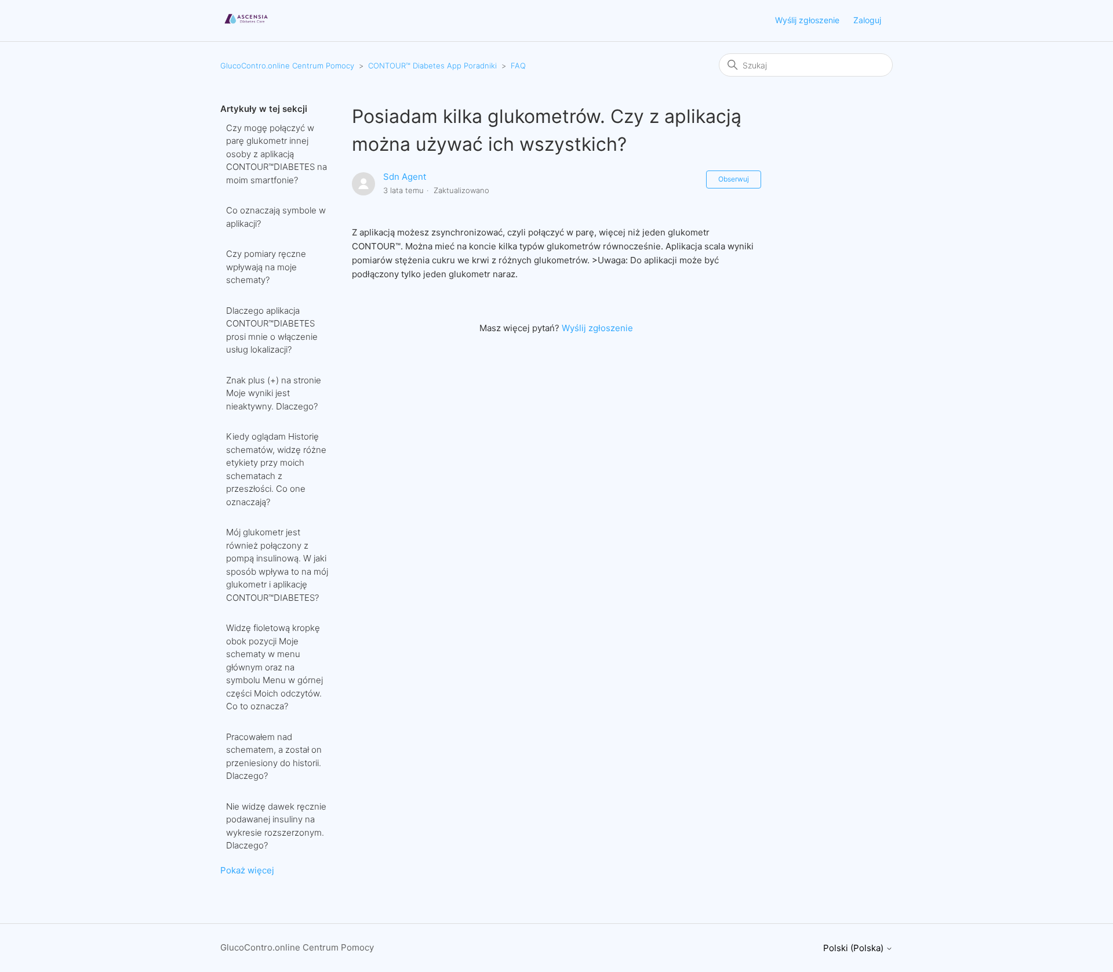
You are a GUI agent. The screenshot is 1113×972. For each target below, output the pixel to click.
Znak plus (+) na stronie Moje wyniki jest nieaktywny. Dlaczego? (273, 393)
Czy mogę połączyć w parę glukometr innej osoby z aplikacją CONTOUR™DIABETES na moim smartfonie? (276, 154)
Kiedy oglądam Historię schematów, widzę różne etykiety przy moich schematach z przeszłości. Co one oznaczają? (276, 469)
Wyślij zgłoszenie (807, 20)
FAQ (518, 65)
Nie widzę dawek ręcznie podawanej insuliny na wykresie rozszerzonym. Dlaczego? (276, 826)
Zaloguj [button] (867, 20)
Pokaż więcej (247, 870)
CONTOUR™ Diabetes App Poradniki (432, 65)
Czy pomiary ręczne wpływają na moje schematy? (266, 266)
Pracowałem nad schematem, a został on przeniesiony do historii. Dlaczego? (274, 756)
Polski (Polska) (854, 948)
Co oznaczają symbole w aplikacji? (276, 217)
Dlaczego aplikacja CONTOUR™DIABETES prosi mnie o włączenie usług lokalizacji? (272, 330)
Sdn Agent (404, 176)
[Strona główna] (246, 26)
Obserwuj (733, 179)
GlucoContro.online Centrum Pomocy (287, 65)
